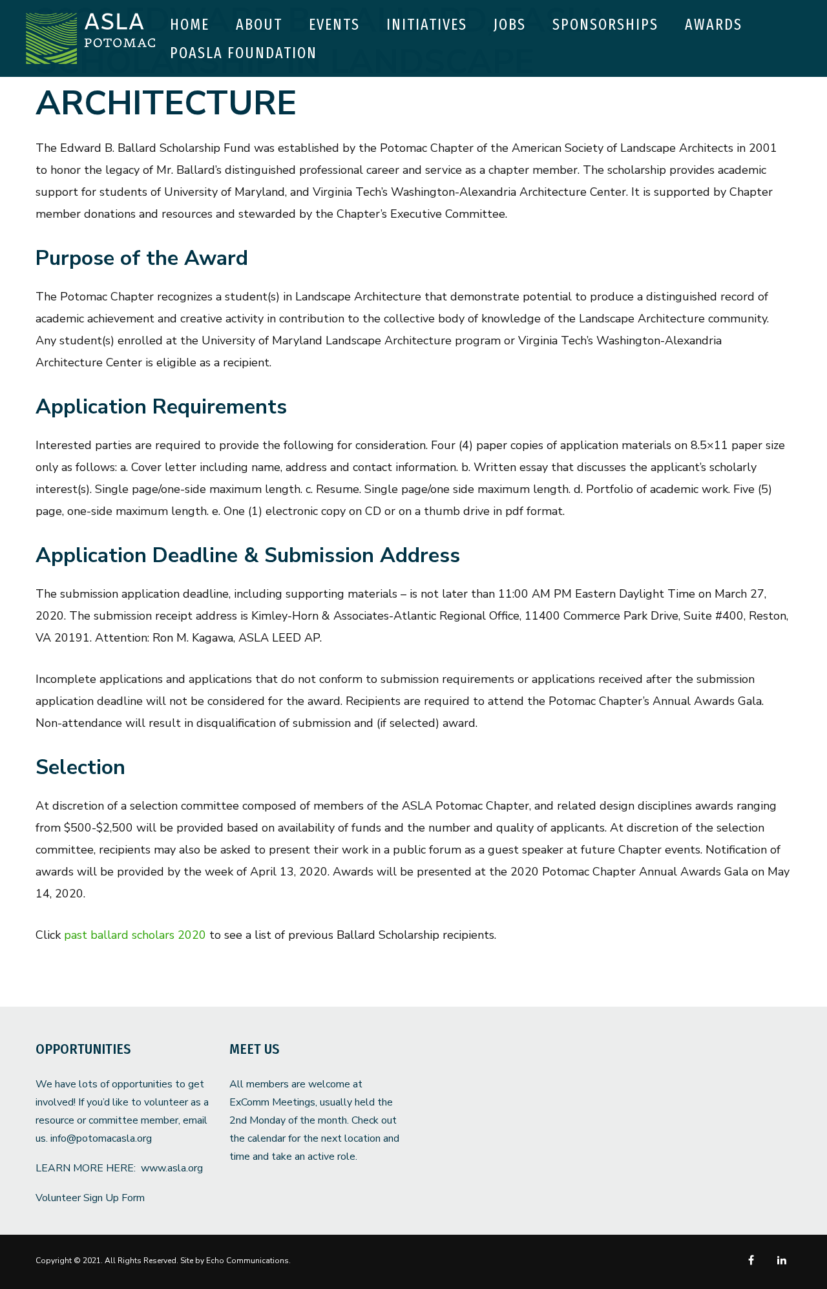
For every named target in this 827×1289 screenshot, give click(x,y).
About (259, 25)
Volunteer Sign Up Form (90, 1198)
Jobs (510, 25)
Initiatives (426, 25)
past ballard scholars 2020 (135, 935)
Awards (713, 25)
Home (189, 25)
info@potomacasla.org (101, 1138)
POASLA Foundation (243, 53)
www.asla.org (172, 1168)
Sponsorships (605, 25)
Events (334, 25)
